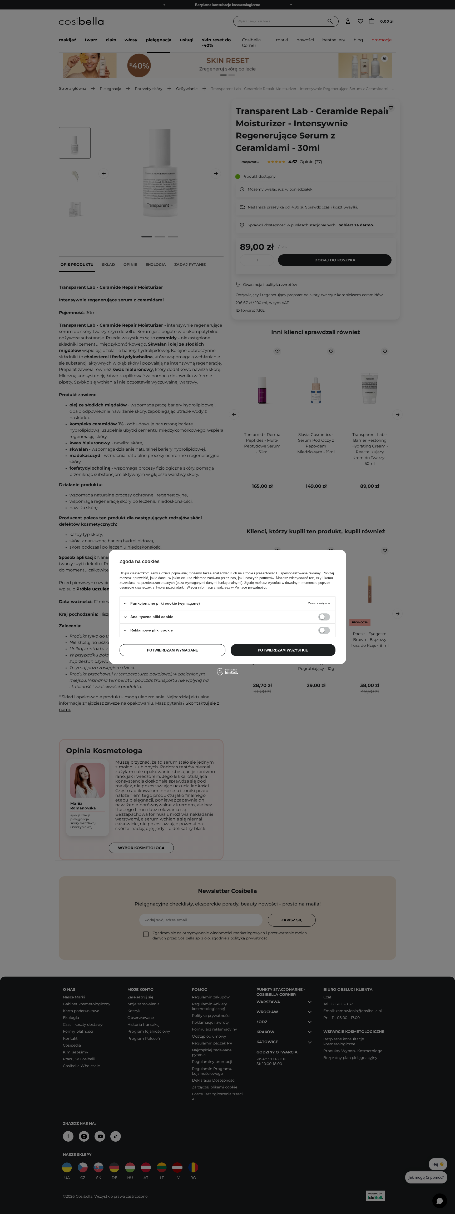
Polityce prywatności (250, 587)
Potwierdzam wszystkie (283, 650)
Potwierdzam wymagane (172, 650)
